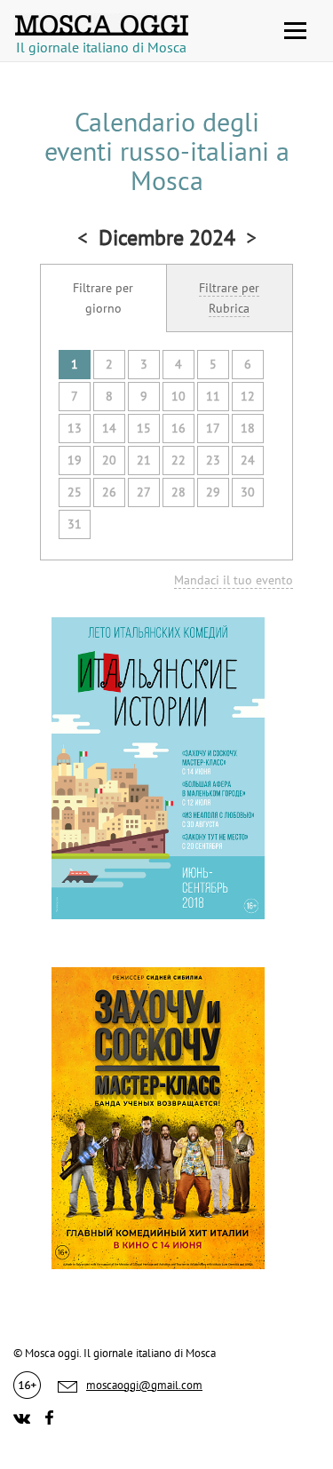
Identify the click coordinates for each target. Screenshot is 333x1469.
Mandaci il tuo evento (233, 580)
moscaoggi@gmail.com (144, 1385)
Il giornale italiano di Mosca (101, 41)
